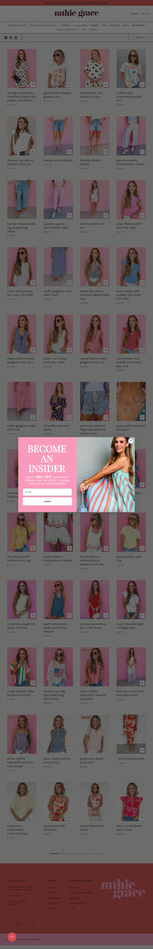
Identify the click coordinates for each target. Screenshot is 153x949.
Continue (47, 501)
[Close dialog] (131, 441)
